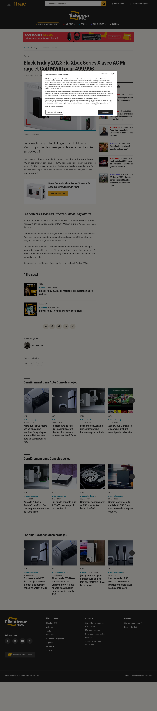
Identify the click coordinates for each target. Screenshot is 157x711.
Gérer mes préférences (54, 112)
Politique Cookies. (105, 95)
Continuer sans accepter (107, 74)
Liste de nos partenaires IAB (54, 106)
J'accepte (105, 112)
